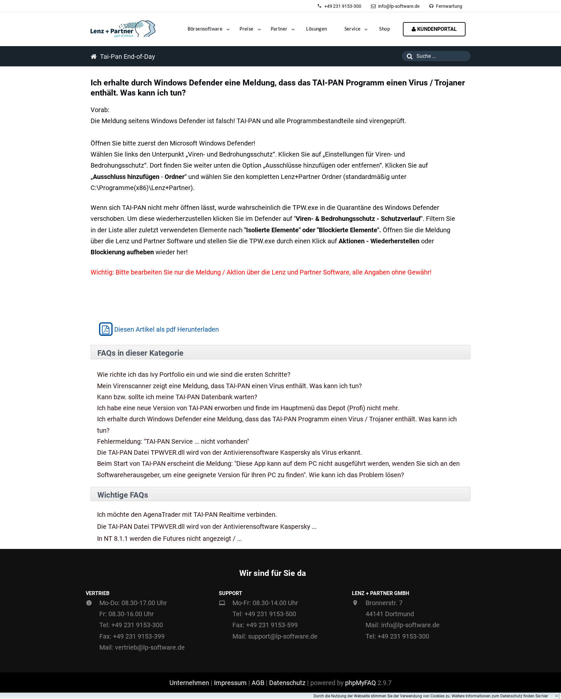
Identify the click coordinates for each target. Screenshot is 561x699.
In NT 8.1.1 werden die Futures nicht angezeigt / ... (169, 538)
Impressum (230, 683)
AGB (258, 683)
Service (352, 29)
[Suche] (408, 56)
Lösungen (316, 29)
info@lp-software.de (398, 6)
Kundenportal (436, 29)
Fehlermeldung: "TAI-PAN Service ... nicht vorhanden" (173, 441)
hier (545, 696)
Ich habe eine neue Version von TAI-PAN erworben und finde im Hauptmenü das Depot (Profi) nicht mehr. (248, 408)
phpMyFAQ (360, 683)
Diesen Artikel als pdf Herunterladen (166, 329)
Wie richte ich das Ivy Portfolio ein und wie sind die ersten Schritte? (193, 374)
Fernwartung (449, 6)
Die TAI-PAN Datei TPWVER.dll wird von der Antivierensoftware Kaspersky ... (207, 526)
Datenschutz (287, 683)
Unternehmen (189, 683)
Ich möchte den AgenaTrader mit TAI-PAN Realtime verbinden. (187, 514)
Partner (279, 29)
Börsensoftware (205, 29)
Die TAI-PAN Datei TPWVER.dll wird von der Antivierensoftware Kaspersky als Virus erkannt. (229, 452)
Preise (246, 29)
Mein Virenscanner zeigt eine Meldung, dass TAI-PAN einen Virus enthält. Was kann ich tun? (229, 386)
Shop (384, 29)
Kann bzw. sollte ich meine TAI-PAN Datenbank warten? (177, 397)
